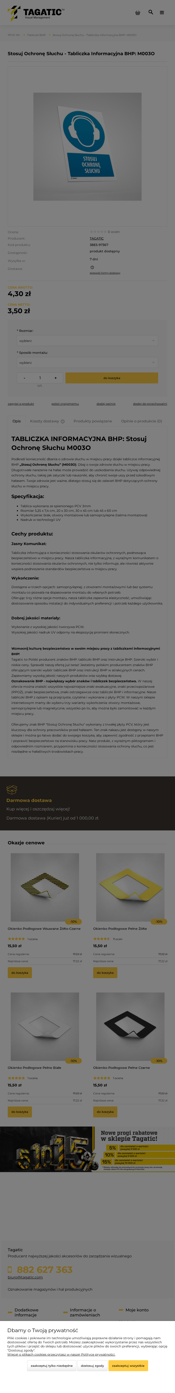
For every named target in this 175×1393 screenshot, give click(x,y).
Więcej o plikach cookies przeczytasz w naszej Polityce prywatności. (61, 1354)
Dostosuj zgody (92, 1365)
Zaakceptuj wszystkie (128, 1365)
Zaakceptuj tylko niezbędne (52, 1365)
